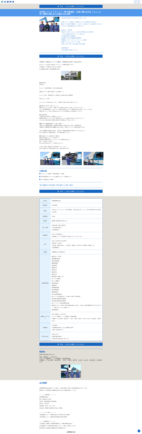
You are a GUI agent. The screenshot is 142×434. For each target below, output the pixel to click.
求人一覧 (137, 2)
